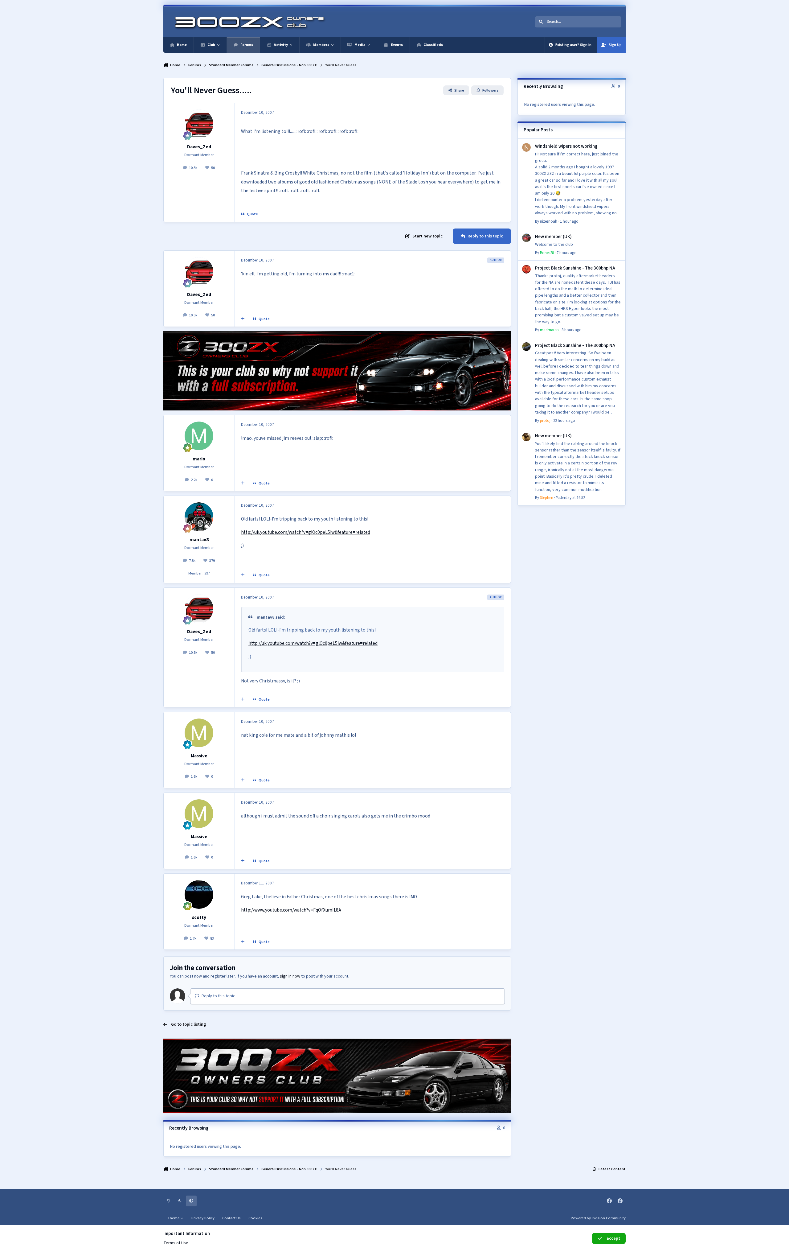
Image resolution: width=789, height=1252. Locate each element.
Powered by (598, 1218)
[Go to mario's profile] (199, 436)
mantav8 (199, 539)
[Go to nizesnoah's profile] (526, 147)
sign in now (290, 976)
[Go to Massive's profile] (199, 733)
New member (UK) (553, 236)
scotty (199, 917)
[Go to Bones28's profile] (526, 237)
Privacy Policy (203, 1218)
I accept (612, 1238)
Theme (174, 1218)
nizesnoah (548, 221)
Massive (199, 755)
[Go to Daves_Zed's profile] (199, 123)
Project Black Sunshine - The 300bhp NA (575, 268)
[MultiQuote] (243, 319)
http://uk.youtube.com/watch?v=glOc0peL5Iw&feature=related (305, 532)
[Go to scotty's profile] (199, 894)
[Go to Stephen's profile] (526, 437)
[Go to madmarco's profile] (526, 269)
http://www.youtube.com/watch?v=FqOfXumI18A (291, 910)
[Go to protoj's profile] (526, 346)
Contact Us (231, 1218)
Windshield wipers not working (566, 146)
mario (199, 458)
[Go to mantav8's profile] (199, 516)
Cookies (255, 1218)
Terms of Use (175, 1243)
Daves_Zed (199, 146)
